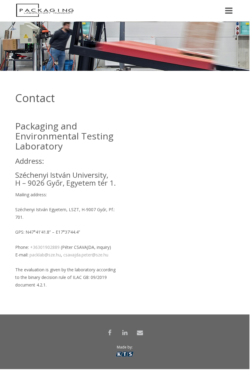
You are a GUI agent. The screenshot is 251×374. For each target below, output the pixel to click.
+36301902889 (45, 247)
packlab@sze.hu (45, 255)
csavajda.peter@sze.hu (85, 255)
